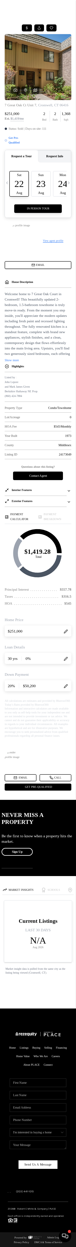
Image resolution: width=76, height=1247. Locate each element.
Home (12, 1047)
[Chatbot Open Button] (65, 1236)
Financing (61, 1047)
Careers (56, 1056)
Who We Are (41, 1056)
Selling (48, 1047)
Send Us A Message (38, 1164)
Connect (48, 1064)
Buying (36, 1047)
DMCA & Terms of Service (48, 1242)
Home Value (23, 1056)
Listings (24, 1047)
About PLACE (31, 1064)
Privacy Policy (21, 1242)
